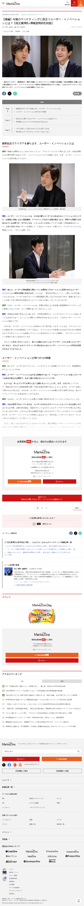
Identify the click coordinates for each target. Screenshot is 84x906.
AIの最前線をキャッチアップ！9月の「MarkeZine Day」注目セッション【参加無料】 (35, 717)
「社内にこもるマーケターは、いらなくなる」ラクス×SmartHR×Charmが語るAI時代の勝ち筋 (38, 704)
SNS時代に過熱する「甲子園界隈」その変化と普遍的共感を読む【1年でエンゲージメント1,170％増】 (41, 726)
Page (7, 120)
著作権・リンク (13, 872)
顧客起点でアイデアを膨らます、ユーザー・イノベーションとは (38, 108)
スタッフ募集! (13, 875)
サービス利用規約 (14, 887)
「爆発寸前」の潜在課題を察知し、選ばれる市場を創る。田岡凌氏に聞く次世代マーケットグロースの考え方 (43, 708)
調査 (30, 819)
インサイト (6, 807)
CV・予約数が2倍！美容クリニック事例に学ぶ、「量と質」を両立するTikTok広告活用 (35, 686)
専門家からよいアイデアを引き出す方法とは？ (32, 122)
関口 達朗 (20, 27)
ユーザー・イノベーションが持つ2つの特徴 (31, 112)
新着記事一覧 (7, 787)
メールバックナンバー (43, 476)
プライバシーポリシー (15, 890)
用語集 (4, 839)
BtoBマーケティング (36, 798)
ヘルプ (11, 869)
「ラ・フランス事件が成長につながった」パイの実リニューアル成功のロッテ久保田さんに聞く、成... (41, 549)
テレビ (59, 798)
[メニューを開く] (3, 3)
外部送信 (11, 893)
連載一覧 (32, 824)
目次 (42, 102)
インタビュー (6, 819)
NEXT (77, 508)
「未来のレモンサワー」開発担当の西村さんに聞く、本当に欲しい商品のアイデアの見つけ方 (38, 552)
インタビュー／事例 (8, 31)
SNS (58, 803)
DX (3, 798)
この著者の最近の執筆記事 (23, 585)
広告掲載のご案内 (21, 771)
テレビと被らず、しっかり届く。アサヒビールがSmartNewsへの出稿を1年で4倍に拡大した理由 (39, 713)
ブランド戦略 (26, 31)
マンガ (59, 819)
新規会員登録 (25, 481)
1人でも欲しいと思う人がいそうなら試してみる (32, 128)
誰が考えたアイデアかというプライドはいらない (33, 132)
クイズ (4, 824)
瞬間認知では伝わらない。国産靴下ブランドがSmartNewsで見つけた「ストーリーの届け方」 (38, 722)
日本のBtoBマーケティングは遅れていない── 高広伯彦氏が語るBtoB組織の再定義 (34, 691)
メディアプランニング (37, 807)
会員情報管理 (13, 878)
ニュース (5, 780)
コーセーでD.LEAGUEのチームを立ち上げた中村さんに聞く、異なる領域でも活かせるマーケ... (39, 546)
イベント (5, 832)
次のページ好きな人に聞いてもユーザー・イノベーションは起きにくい (42, 498)
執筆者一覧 (60, 824)
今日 (22, 681)
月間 (62, 681)
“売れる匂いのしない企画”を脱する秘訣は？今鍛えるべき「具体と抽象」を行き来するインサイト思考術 (41, 695)
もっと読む (8, 554)
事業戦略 (18, 31)
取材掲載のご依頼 (62, 771)
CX (3, 803)
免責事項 (11, 881)
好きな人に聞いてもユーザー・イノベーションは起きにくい (37, 118)
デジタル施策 (34, 803)
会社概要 (11, 884)
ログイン (60, 481)
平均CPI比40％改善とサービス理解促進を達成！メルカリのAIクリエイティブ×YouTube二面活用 (39, 699)
